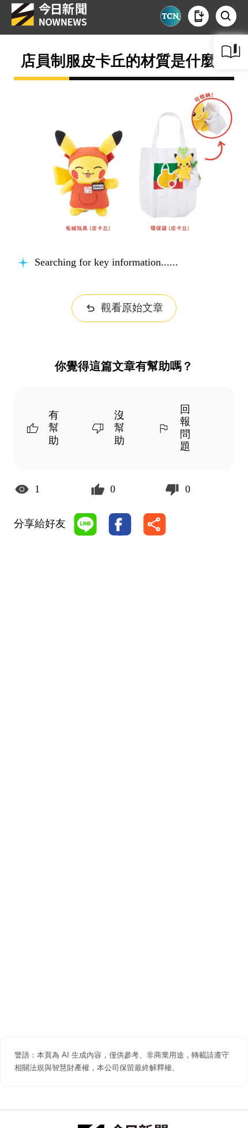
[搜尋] (226, 16)
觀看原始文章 (132, 307)
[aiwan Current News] (170, 16)
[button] (198, 16)
